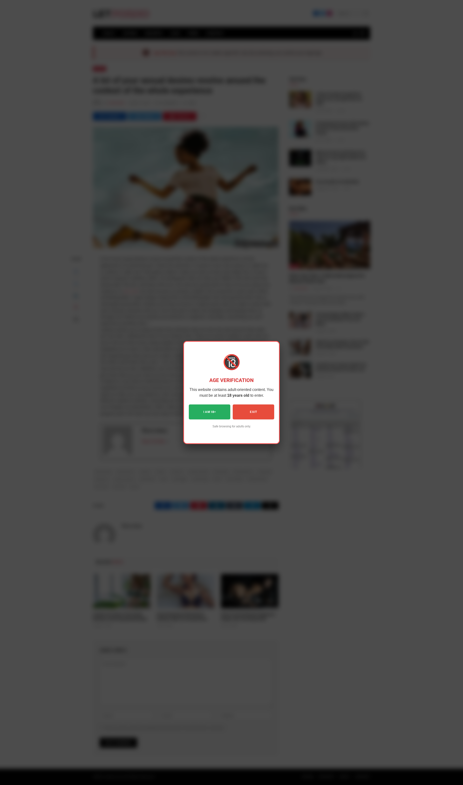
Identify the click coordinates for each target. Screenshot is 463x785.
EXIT (253, 412)
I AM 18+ (209, 412)
